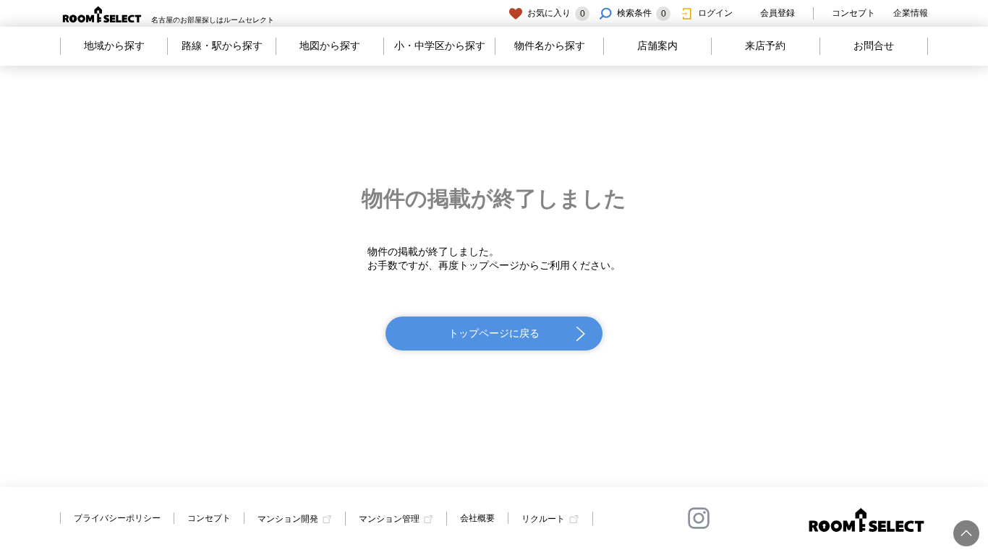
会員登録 (777, 13)
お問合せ (873, 45)
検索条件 (641, 13)
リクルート (543, 519)
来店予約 (765, 45)
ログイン (715, 13)
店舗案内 (657, 45)
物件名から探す (549, 45)
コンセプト (853, 13)
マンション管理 (389, 519)
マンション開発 (287, 519)
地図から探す (329, 45)
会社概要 (477, 518)
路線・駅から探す (222, 45)
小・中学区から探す (439, 45)
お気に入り (556, 13)
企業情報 (910, 13)
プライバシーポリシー (117, 518)
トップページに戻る (494, 333)
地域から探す (114, 45)
